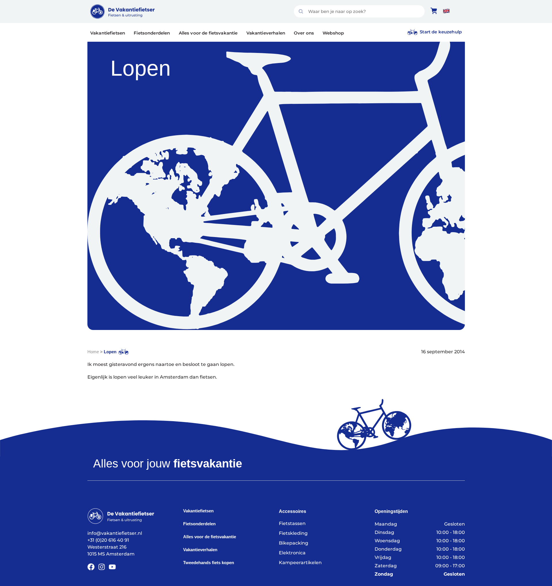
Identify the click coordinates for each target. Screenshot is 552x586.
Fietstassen (292, 523)
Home (93, 351)
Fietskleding (293, 533)
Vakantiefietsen (107, 33)
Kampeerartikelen (300, 562)
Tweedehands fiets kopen (208, 562)
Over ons (304, 33)
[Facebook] (91, 566)
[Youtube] (112, 566)
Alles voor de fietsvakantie (208, 33)
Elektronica (292, 553)
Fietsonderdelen (152, 33)
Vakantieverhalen (265, 33)
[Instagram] (101, 566)
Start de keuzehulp (441, 32)
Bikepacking (293, 543)
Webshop (333, 33)
